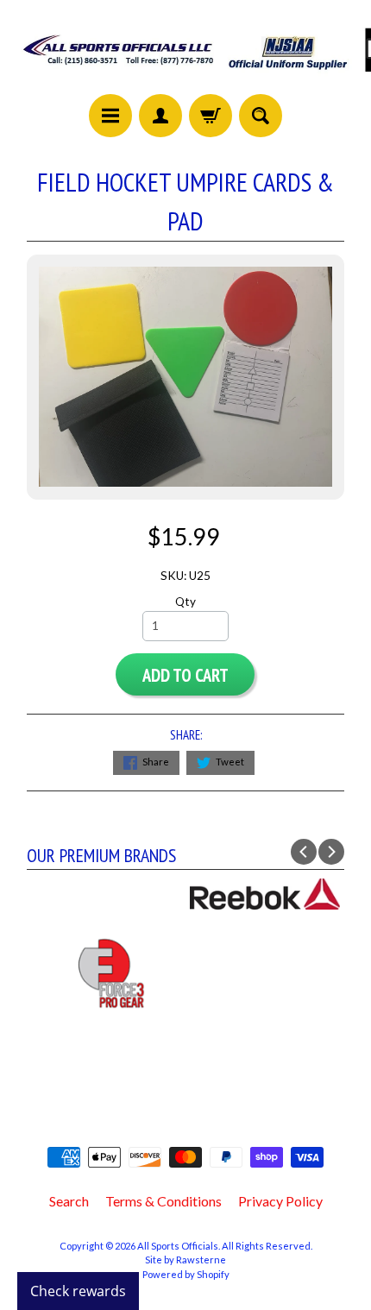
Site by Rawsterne (185, 1259)
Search (69, 1201)
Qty (185, 601)
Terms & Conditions (163, 1201)
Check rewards (78, 1291)
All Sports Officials (177, 1245)
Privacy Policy (280, 1201)
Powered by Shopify (186, 1274)
